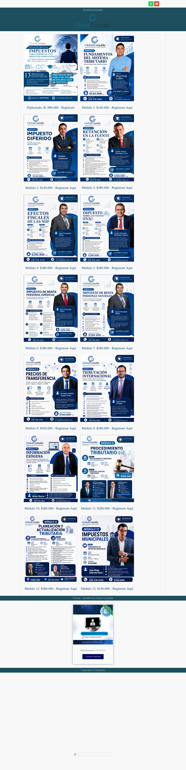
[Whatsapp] (150, 3)
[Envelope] (156, 3)
